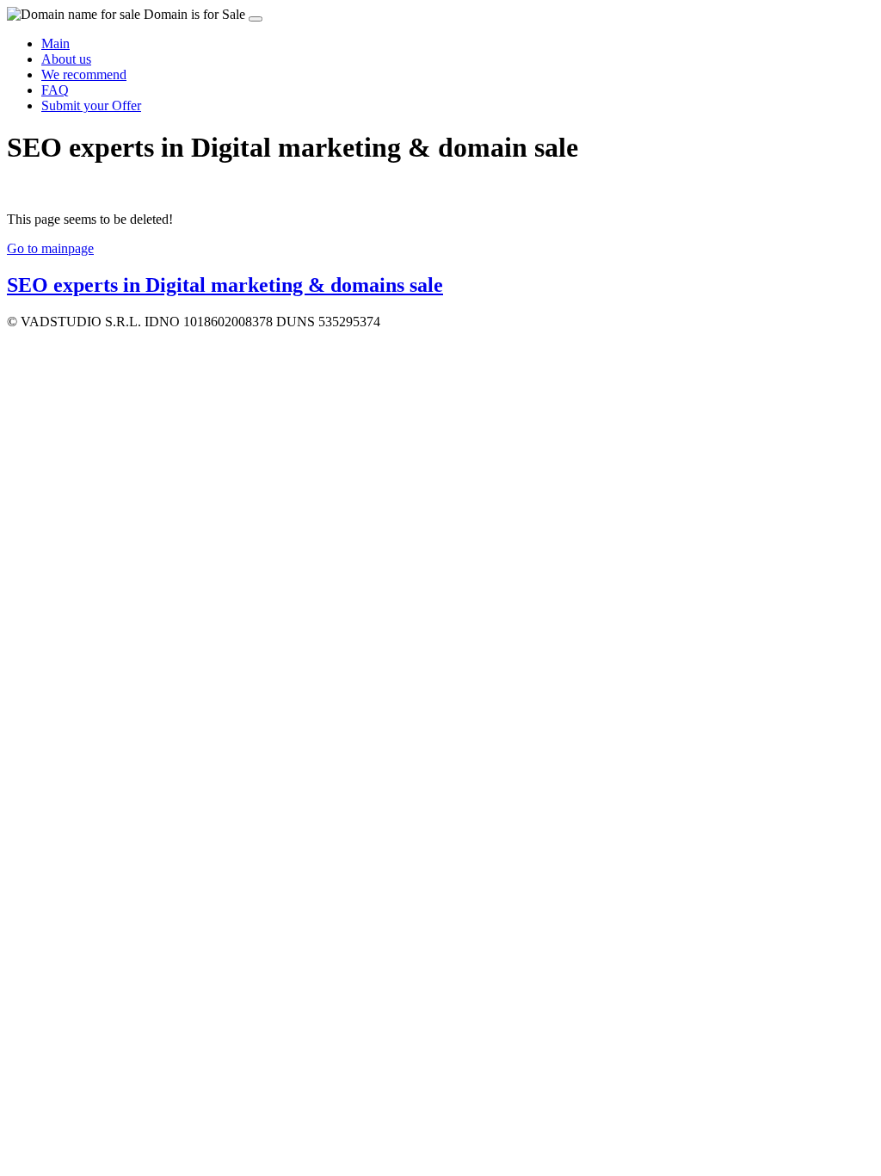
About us (66, 59)
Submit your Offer (91, 105)
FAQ (55, 90)
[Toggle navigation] (255, 19)
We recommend (83, 74)
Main (55, 43)
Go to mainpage (50, 248)
